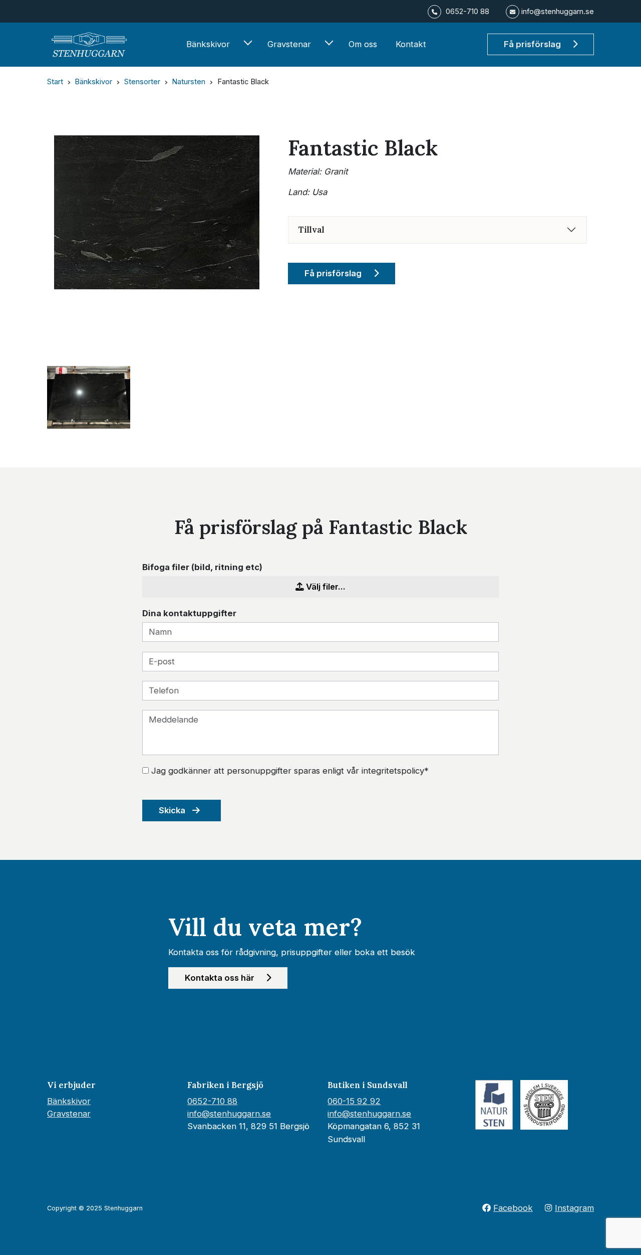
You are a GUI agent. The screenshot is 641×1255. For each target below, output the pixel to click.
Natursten (188, 81)
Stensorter (142, 81)
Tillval (311, 229)
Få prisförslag (533, 44)
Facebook (513, 1208)
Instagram (574, 1208)
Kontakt (411, 44)
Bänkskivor (208, 44)
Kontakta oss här (220, 978)
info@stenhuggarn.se (229, 1114)
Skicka (173, 810)
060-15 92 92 (354, 1101)
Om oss (363, 44)
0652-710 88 (212, 1101)
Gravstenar (289, 44)
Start (55, 81)
